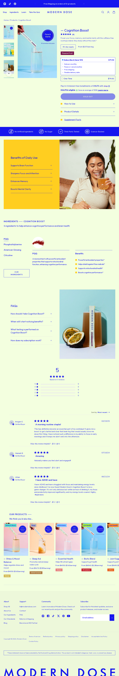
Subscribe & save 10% (73, 60)
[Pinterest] (15, 3)
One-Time (68, 78)
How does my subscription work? (26, 340)
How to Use (69, 103)
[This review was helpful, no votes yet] (53, 444)
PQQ (6, 239)
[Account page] (108, 12)
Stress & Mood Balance (12, 560)
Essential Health (65, 558)
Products (13, 20)
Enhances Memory (19, 181)
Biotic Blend (89, 558)
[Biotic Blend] (93, 539)
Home (6, 20)
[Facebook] (48, 616)
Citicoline (8, 255)
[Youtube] (68, 616)
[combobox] (100, 412)
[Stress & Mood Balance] (16, 539)
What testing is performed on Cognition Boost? (25, 331)
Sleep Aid (36, 558)
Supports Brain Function (22, 165)
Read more (39, 495)
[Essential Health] (68, 539)
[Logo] (59, 12)
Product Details (71, 111)
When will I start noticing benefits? (27, 321)
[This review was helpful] (53, 502)
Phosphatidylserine (13, 244)
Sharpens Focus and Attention (25, 173)
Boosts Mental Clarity (21, 189)
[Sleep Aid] (42, 539)
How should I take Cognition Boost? (27, 313)
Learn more (103, 90)
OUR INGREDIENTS (17, 273)
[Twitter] (58, 616)
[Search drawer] (103, 12)
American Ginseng (12, 250)
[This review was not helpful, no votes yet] (57, 444)
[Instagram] (4, 3)
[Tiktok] (9, 3)
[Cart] (114, 12)
